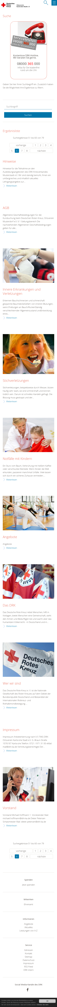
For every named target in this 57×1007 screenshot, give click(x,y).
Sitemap (28, 956)
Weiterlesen (11, 185)
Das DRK (9, 605)
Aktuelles (28, 927)
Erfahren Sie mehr (42, 1005)
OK (47, 1001)
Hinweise (9, 161)
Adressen (28, 950)
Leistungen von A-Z (28, 930)
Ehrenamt (28, 904)
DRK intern (29, 970)
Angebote (10, 537)
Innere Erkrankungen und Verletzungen (22, 291)
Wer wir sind (12, 683)
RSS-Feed (28, 966)
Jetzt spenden (28, 884)
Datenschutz (28, 960)
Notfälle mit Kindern (17, 459)
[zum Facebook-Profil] (27, 989)
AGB (6, 208)
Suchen (28, 115)
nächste (41, 150)
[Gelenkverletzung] (28, 265)
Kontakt (28, 953)
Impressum (11, 730)
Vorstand (9, 808)
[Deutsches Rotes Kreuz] (8, 5)
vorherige (21, 145)
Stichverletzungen (16, 381)
